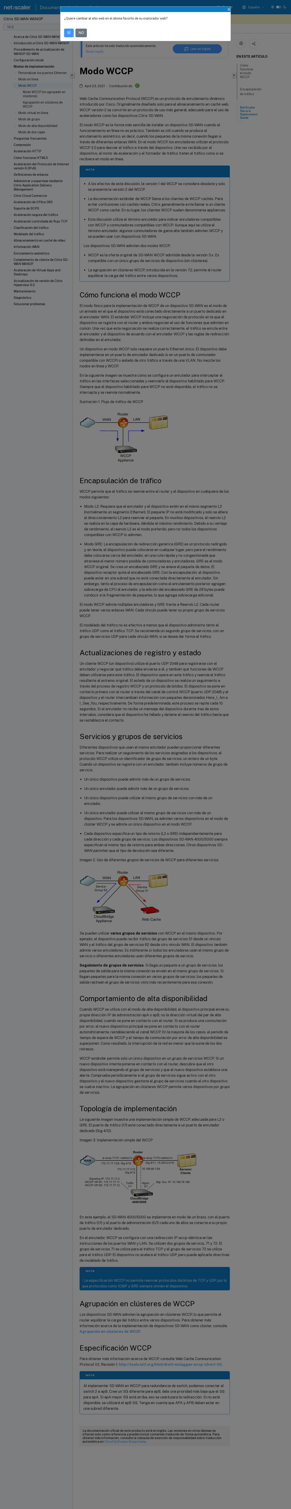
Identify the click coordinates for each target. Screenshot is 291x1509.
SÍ (69, 33)
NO (81, 33)
